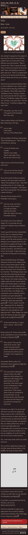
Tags (22, 17)
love (3, 32)
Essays (7, 17)
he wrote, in (9, 337)
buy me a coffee (12, 516)
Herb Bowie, (17, 531)
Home (4, 527)
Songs (18, 17)
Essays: (3, 20)
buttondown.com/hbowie (10, 496)
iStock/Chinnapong (16, 52)
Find (25, 17)
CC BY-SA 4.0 (16, 533)
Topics (21, 527)
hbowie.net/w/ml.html (8, 505)
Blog (3, 17)
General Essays (12, 527)
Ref (10, 17)
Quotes (14, 17)
